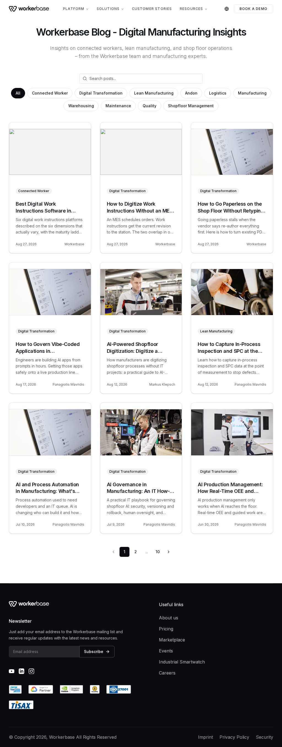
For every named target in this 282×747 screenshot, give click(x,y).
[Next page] (168, 552)
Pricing (166, 629)
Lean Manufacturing (153, 93)
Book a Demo (253, 9)
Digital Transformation (101, 93)
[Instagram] (31, 671)
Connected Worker (50, 93)
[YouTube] (11, 671)
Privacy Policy (234, 737)
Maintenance (118, 105)
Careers (167, 673)
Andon (191, 93)
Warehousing (81, 105)
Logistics (217, 93)
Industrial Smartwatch (182, 662)
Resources (191, 9)
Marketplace (172, 640)
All (18, 93)
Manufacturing (252, 93)
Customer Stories (152, 9)
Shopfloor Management (191, 105)
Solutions (108, 9)
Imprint (205, 737)
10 (158, 551)
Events (166, 651)
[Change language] (227, 9)
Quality (149, 105)
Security (264, 737)
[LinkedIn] (21, 671)
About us (168, 617)
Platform (74, 9)
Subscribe (93, 651)
